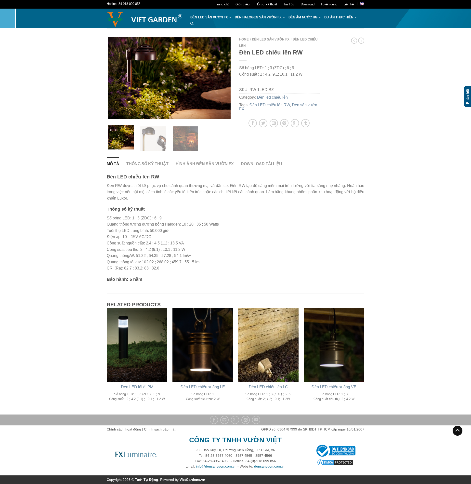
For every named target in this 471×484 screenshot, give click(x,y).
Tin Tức (289, 4)
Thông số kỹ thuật (147, 164)
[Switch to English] (362, 3)
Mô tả (113, 164)
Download (307, 4)
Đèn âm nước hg (302, 17)
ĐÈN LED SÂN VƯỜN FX (209, 17)
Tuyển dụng (329, 4)
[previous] (113, 78)
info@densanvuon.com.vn (216, 466)
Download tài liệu (261, 164)
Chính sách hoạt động (124, 429)
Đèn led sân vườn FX (270, 39)
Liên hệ (348, 4)
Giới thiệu (242, 4)
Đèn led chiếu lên (272, 97)
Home (244, 39)
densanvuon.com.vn (270, 466)
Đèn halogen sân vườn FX (258, 17)
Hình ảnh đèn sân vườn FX (205, 164)
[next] (225, 78)
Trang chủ (222, 4)
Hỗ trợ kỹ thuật (266, 4)
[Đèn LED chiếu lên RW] (153, 138)
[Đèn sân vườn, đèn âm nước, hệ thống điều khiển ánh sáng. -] (145, 18)
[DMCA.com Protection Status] (335, 462)
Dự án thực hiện (338, 17)
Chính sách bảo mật (159, 429)
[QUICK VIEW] (137, 345)
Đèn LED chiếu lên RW (269, 105)
